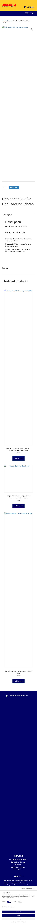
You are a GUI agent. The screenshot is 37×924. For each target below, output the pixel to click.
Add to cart (14, 187)
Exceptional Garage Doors (18, 859)
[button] (32, 29)
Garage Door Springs (18, 862)
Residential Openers (18, 867)
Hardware (18, 864)
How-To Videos (18, 870)
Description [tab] (8, 215)
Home (4, 21)
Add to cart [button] (18, 458)
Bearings (9, 21)
